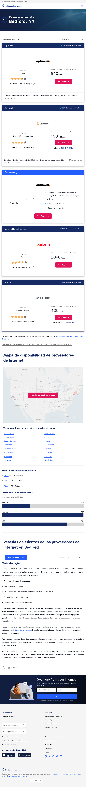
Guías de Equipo (49, 720)
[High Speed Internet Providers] (12, 6)
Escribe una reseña (16, 557)
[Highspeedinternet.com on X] (49, 757)
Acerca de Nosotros (50, 741)
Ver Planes (61, 81)
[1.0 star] (13, 262)
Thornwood (49, 445)
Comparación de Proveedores (53, 716)
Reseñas (4, 720)
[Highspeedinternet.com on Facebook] (46, 757)
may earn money (8, 1)
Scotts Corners (10, 441)
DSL (5, 481)
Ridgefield (48, 452)
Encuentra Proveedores (8, 716)
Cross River (8, 445)
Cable (6, 475)
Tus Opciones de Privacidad (19, 776)
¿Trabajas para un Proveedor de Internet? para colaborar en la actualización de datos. (37, 344)
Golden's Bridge (10, 449)
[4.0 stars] (22, 262)
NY (9, 667)
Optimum (9, 45)
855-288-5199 (67, 322)
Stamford (48, 456)
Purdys (47, 441)
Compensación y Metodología (59, 774)
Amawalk (47, 449)
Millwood (7, 460)
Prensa (47, 752)
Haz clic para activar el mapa (43, 395)
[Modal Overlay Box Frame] (43, 689)
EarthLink (9, 108)
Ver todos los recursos (51, 727)
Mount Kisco (9, 437)
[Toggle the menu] (82, 6)
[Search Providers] (23, 725)
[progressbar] (43, 506)
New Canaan (49, 433)
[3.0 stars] (19, 262)
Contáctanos (48, 748)
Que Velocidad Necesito (9, 745)
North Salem (49, 460)
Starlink (8, 282)
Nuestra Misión (49, 745)
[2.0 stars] (16, 262)
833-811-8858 (67, 148)
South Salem (9, 452)
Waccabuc (8, 456)
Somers (47, 437)
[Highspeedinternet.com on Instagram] (53, 757)
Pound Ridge (9, 433)
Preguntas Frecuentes (51, 724)
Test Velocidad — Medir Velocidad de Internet (15, 741)
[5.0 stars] (25, 262)
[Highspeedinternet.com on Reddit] (57, 757)
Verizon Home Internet (15, 229)
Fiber (6, 486)
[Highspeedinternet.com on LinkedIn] (61, 757)
